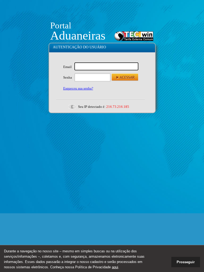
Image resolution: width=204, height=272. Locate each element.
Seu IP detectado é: (91, 107)
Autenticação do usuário (79, 47)
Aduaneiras (77, 35)
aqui (115, 267)
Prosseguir (186, 262)
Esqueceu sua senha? (78, 88)
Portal (60, 25)
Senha (67, 77)
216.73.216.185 (117, 107)
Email (67, 67)
